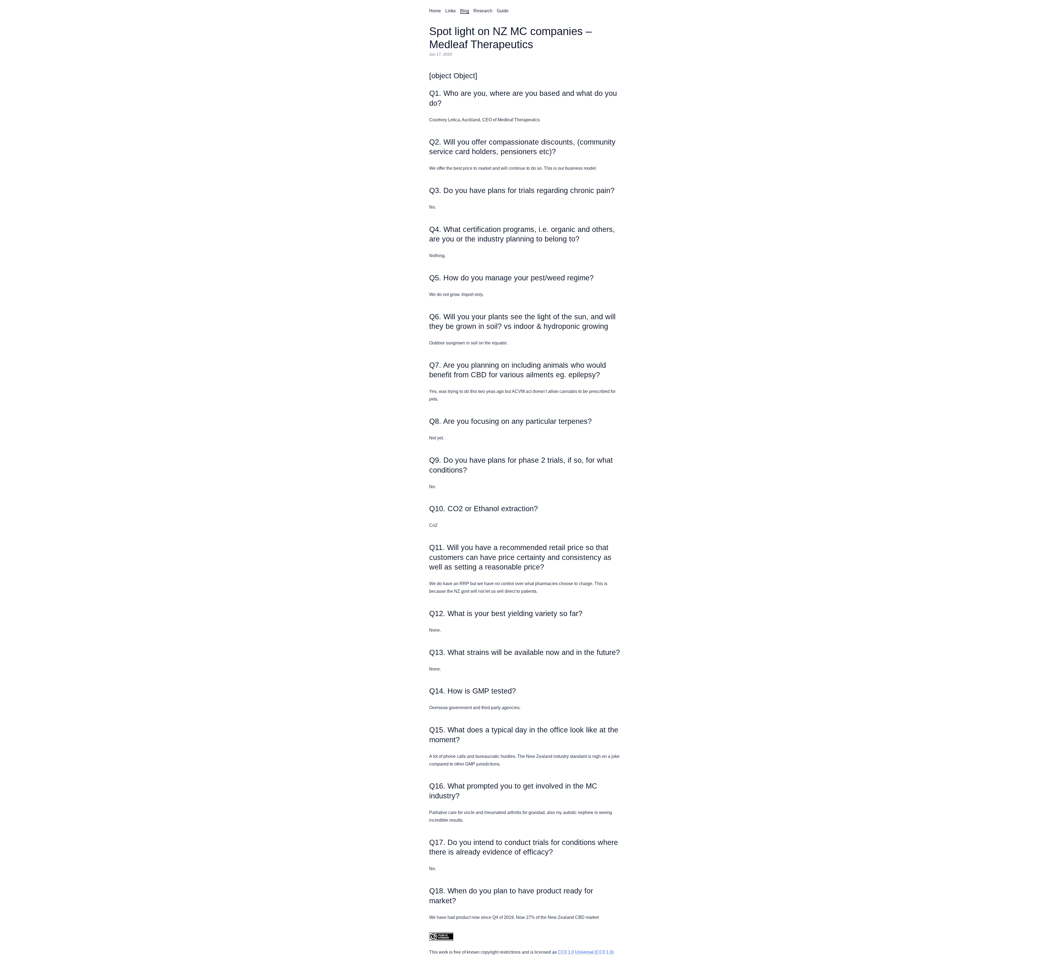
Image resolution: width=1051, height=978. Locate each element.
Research (482, 10)
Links (450, 10)
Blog (464, 10)
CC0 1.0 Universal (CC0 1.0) (586, 952)
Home (435, 10)
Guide (503, 10)
